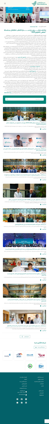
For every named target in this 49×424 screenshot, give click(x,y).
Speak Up (41, 395)
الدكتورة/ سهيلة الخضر (35, 66)
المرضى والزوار (41, 379)
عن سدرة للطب (40, 377)
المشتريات (41, 392)
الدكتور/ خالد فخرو (22, 57)
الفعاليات (42, 383)
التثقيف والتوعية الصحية (39, 381)
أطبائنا (25, 379)
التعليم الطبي (24, 383)
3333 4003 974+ (22, 394)
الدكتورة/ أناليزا (33, 71)
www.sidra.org (7, 92)
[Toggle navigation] (5, 3)
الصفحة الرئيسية (42, 26)
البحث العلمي (24, 385)
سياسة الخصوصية (23, 388)
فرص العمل (41, 390)
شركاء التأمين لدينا (41, 347)
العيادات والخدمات (23, 377)
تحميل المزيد (26, 336)
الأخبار (42, 385)
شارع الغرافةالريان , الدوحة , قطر (21, 391)
